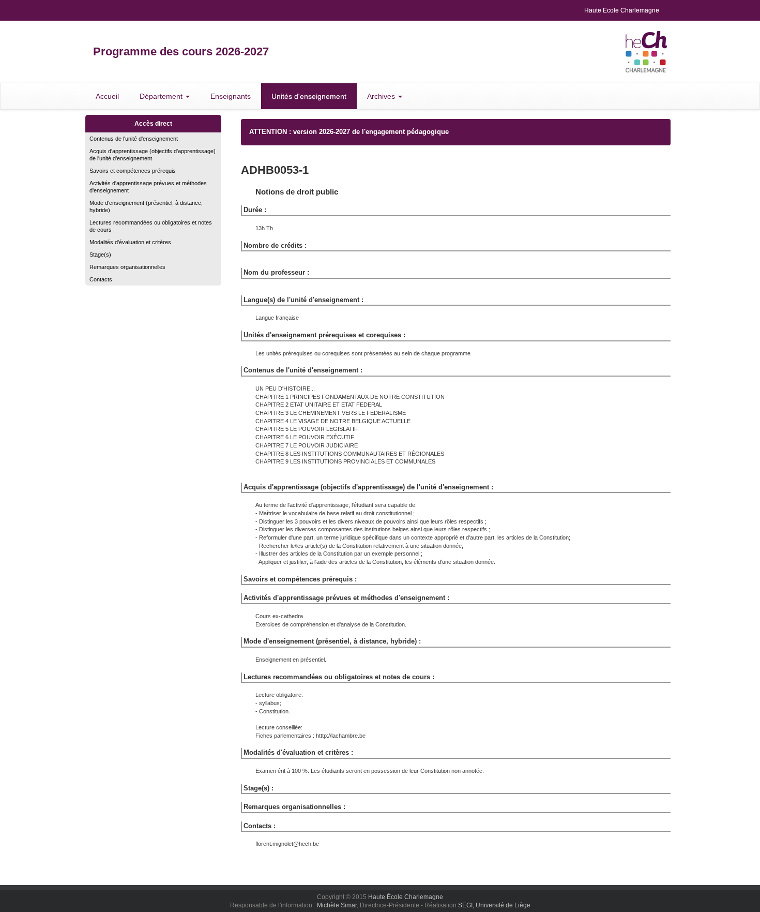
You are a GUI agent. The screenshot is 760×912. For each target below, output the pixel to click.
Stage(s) (100, 254)
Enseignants (230, 96)
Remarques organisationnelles (127, 267)
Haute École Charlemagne (405, 897)
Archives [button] (382, 96)
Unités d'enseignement (308, 96)
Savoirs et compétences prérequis (132, 171)
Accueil (107, 96)
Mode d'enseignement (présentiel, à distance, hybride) (146, 206)
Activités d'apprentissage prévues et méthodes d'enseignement (148, 186)
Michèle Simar (337, 905)
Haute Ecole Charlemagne (621, 10)
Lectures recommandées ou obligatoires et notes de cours (150, 226)
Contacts (100, 279)
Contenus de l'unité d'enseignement (133, 139)
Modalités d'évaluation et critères (130, 242)
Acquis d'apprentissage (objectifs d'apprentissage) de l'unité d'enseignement (152, 154)
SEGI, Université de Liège (494, 905)
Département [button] (162, 96)
